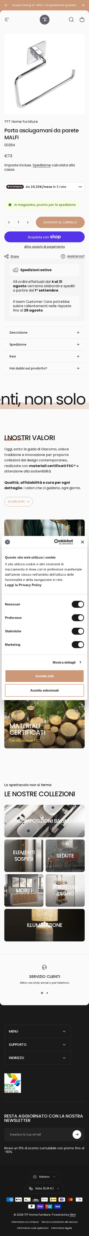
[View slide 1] (41, 992)
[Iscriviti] (77, 1134)
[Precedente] (6, 5)
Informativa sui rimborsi (25, 1222)
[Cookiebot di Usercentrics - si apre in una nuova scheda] (55, 542)
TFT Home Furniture (21, 121)
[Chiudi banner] (82, 542)
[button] (44, 332)
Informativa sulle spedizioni (33, 1228)
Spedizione (42, 165)
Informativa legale (61, 1228)
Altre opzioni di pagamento (44, 247)
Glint (73, 1215)
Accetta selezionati (44, 690)
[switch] (78, 617)
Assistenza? (76, 256)
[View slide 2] (47, 992)
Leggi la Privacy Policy (23, 585)
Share (14, 256)
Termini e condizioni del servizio (59, 1222)
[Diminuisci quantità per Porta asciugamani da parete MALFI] (9, 222)
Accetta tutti (44, 676)
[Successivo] (83, 5)
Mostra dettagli (64, 662)
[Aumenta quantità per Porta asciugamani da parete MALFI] (27, 222)
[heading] (31, 729)
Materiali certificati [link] (27, 729)
